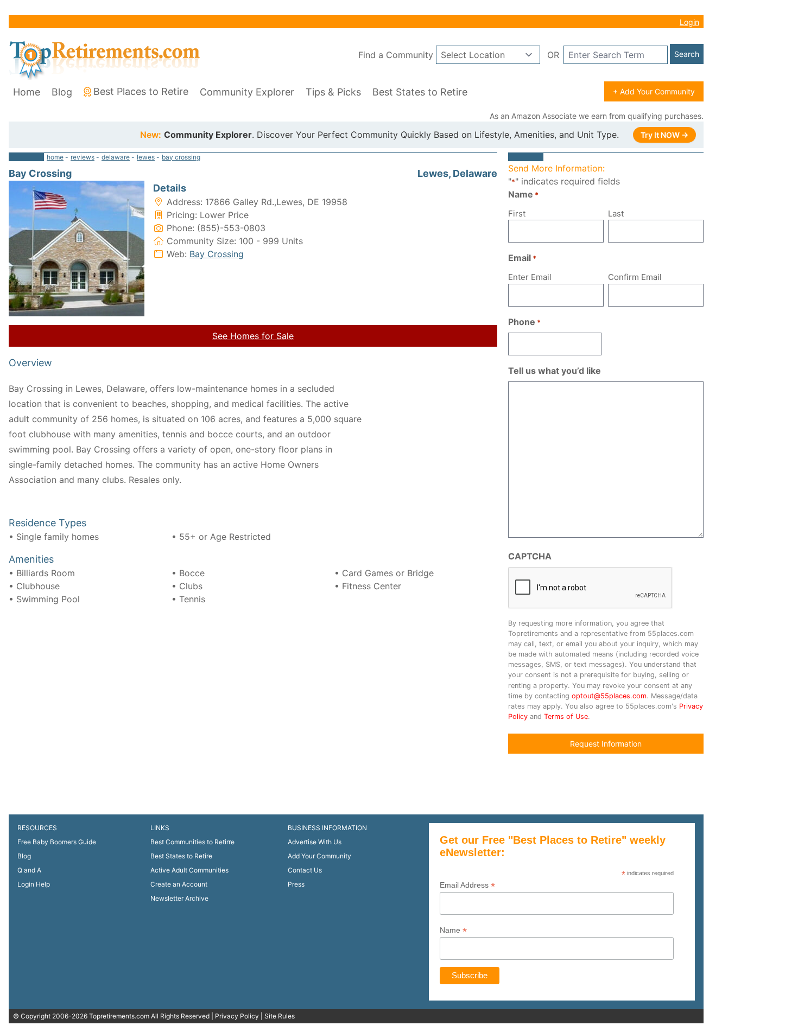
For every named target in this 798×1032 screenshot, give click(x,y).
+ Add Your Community (654, 91)
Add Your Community (319, 856)
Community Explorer (247, 92)
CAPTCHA (530, 556)
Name (453, 930)
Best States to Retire (419, 92)
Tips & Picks (333, 92)
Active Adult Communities (189, 870)
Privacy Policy (237, 1016)
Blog (62, 92)
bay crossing (181, 157)
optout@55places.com (609, 696)
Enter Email (530, 277)
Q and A (29, 870)
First (516, 213)
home (55, 157)
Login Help (33, 884)
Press (296, 884)
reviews (82, 157)
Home (26, 92)
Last (616, 213)
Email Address (467, 885)
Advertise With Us (314, 842)
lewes (146, 157)
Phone (524, 321)
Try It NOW (664, 134)
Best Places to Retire (140, 91)
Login (689, 22)
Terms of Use (566, 716)
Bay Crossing (216, 254)
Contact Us (305, 870)
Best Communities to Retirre (192, 842)
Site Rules (279, 1016)
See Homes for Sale (253, 335)
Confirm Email (635, 277)
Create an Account (178, 884)
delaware (116, 157)
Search (686, 54)
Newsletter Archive (179, 898)
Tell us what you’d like (554, 370)
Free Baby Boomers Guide (56, 842)
